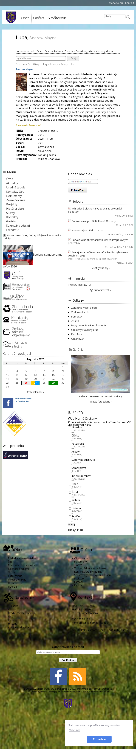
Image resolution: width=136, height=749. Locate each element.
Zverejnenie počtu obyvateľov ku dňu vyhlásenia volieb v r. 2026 (98, 254)
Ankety (76, 451)
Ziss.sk (75, 321)
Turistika (13, 606)
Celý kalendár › (35, 392)
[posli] (128, 17)
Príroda (12, 609)
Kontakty (12, 217)
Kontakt (129, 3)
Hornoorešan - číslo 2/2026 (87, 230)
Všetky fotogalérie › (101, 401)
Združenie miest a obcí (84, 307)
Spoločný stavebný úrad (84, 329)
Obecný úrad (81, 558)
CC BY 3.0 (105, 691)
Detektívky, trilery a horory (42, 64)
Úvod (9, 179)
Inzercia (78, 278)
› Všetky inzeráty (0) (79, 284)
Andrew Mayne (24, 69)
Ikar (73, 64)
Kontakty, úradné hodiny (88, 571)
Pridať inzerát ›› (102, 290)
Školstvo (79, 578)
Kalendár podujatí (18, 226)
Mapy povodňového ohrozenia (88, 325)
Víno (10, 616)
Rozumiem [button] (99, 739)
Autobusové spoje (18, 627)
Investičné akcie (17, 579)
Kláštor (78, 585)
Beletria (20, 64)
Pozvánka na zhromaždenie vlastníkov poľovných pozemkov (98, 241)
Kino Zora (76, 334)
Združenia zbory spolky (21, 565)
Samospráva (79, 468)
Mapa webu (116, 3)
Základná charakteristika (22, 558)
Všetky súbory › (101, 268)
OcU (72, 688)
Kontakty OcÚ (15, 192)
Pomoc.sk (76, 316)
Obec (75, 484)
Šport (75, 492)
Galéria (11, 221)
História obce (15, 209)
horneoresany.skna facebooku (23, 400)
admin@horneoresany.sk (88, 688)
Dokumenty (14, 196)
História (76, 508)
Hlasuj (71, 524)
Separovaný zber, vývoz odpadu (92, 575)
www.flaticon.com (80, 691)
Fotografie (78, 443)
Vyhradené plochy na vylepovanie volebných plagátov (95, 210)
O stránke (107, 688)
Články (75, 435)
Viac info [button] (74, 730)
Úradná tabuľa (15, 187)
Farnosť (78, 582)
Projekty (11, 204)
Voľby (118, 215)
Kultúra (76, 500)
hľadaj (73, 58)
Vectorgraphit (54, 691)
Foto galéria (15, 576)
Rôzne (119, 225)
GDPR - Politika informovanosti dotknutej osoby (100, 630)
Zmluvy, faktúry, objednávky (90, 568)
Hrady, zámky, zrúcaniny (22, 613)
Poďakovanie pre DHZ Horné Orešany (94, 221)
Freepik (43, 691)
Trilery (64, 64)
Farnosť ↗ (12, 230)
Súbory (77, 201)
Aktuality (12, 183)
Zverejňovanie (15, 200)
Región (76, 516)
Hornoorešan (115, 234)
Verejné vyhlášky (113, 247)
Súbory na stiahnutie (83, 459)
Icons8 (64, 691)
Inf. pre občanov (81, 476)
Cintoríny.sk (77, 338)
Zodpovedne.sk (80, 312)
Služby (10, 213)
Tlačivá (78, 565)
